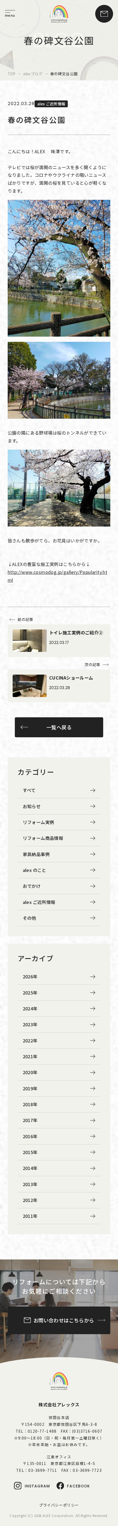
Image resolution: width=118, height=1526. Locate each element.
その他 (29, 918)
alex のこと (34, 870)
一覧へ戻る (59, 727)
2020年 (30, 1072)
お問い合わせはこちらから (63, 1320)
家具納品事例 (36, 854)
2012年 (30, 1200)
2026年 (30, 976)
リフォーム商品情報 (43, 838)
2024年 (30, 1008)
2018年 (30, 1104)
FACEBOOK (78, 1486)
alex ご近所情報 (39, 902)
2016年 (30, 1136)
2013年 (30, 1184)
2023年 (30, 1024)
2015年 (30, 1152)
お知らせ (32, 806)
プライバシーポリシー (59, 1505)
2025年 (30, 992)
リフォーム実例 (38, 822)
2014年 (30, 1168)
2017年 (30, 1120)
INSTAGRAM (37, 1486)
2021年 (30, 1056)
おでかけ (32, 886)
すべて (29, 790)
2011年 (30, 1216)
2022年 (30, 1040)
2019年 (30, 1088)
